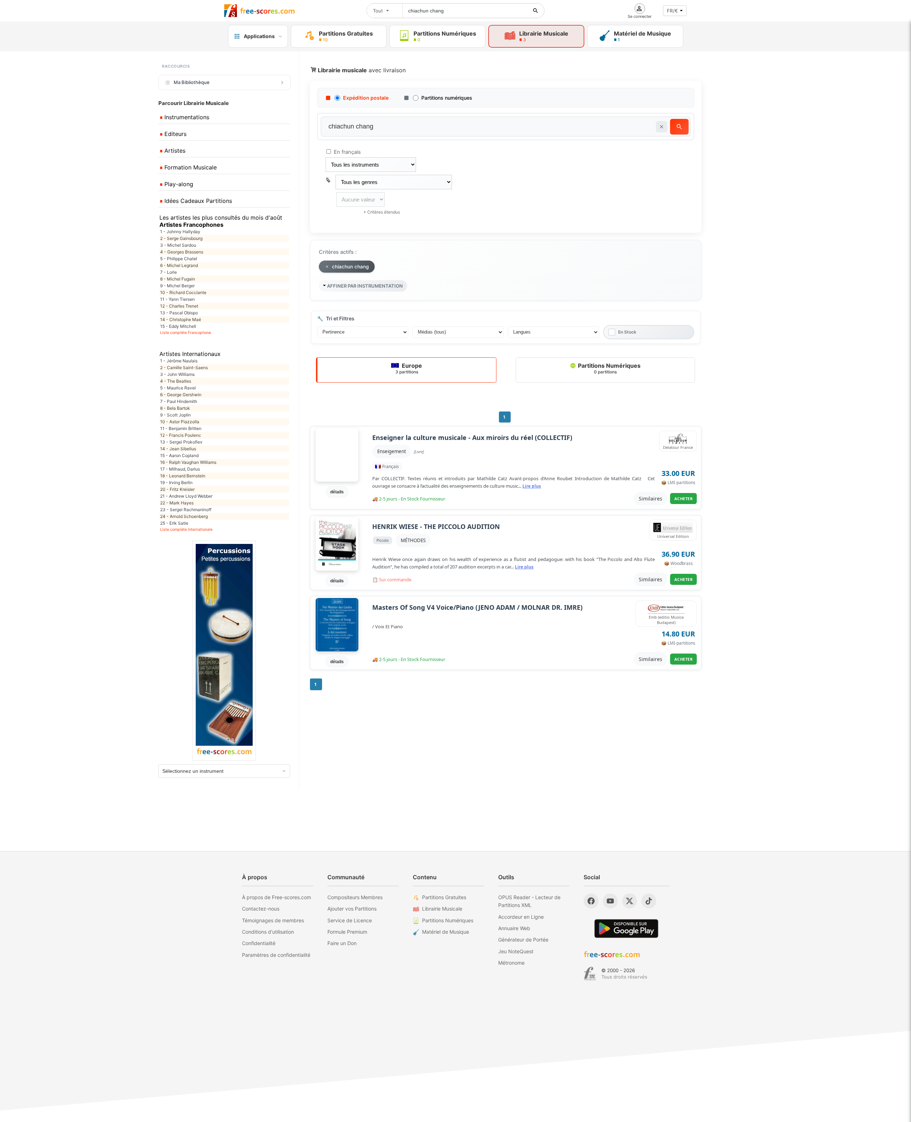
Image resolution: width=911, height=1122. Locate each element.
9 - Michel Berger (177, 285)
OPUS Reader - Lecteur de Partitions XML (529, 901)
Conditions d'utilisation (268, 932)
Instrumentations (186, 117)
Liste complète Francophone (185, 332)
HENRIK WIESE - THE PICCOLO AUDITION (436, 527)
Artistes (174, 150)
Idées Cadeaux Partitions (197, 200)
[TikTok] (648, 900)
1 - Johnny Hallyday (180, 231)
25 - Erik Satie (174, 523)
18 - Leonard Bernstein (182, 475)
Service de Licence (349, 920)
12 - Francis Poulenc (180, 435)
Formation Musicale (190, 167)
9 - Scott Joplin (175, 415)
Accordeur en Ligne (521, 917)
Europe (408, 368)
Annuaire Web (514, 928)
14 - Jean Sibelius (178, 448)
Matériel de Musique (445, 932)
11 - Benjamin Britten (180, 428)
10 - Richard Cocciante (183, 292)
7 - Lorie (168, 272)
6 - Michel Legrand (179, 265)
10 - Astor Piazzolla (179, 421)
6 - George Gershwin (180, 394)
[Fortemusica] (590, 973)
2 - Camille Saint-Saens (184, 367)
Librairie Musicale (442, 909)
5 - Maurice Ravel (178, 387)
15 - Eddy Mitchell (178, 326)
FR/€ (672, 11)
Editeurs (174, 133)
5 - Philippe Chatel (178, 258)
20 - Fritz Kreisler (177, 489)
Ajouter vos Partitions (351, 909)
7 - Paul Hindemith (178, 401)
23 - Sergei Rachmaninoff (185, 509)
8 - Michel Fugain (177, 279)
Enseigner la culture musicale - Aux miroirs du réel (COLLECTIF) (472, 438)
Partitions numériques (446, 98)
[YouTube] (610, 900)
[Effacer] (661, 126)
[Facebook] (591, 900)
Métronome (511, 963)
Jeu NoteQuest (515, 951)
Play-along (178, 184)
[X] (629, 900)
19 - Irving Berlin (176, 482)
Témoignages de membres (273, 920)
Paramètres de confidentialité (276, 955)
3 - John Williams (177, 374)
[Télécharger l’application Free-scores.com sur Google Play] (626, 928)
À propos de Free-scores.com (276, 897)
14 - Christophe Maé (180, 319)
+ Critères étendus (381, 212)
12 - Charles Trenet (179, 306)
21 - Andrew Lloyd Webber (186, 496)
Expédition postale (366, 98)
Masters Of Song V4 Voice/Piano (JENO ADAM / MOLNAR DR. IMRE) (477, 607)
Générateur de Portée (523, 940)
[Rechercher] (535, 11)
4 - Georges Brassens (181, 252)
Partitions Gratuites (444, 897)
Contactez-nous (260, 909)
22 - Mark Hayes (177, 502)
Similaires (650, 498)
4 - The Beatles (175, 381)
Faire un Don (342, 943)
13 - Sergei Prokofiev (181, 442)
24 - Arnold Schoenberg (184, 516)
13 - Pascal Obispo (179, 312)
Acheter (683, 498)
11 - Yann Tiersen (177, 299)
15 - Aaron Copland (179, 455)
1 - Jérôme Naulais (179, 360)
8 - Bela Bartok (175, 408)
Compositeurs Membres (355, 897)
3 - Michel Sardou (178, 245)
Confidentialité (258, 943)
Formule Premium (347, 932)
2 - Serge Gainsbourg (181, 238)
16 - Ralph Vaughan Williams (188, 462)
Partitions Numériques (608, 368)
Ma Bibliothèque (192, 82)
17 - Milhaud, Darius (180, 469)
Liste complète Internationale (186, 529)
